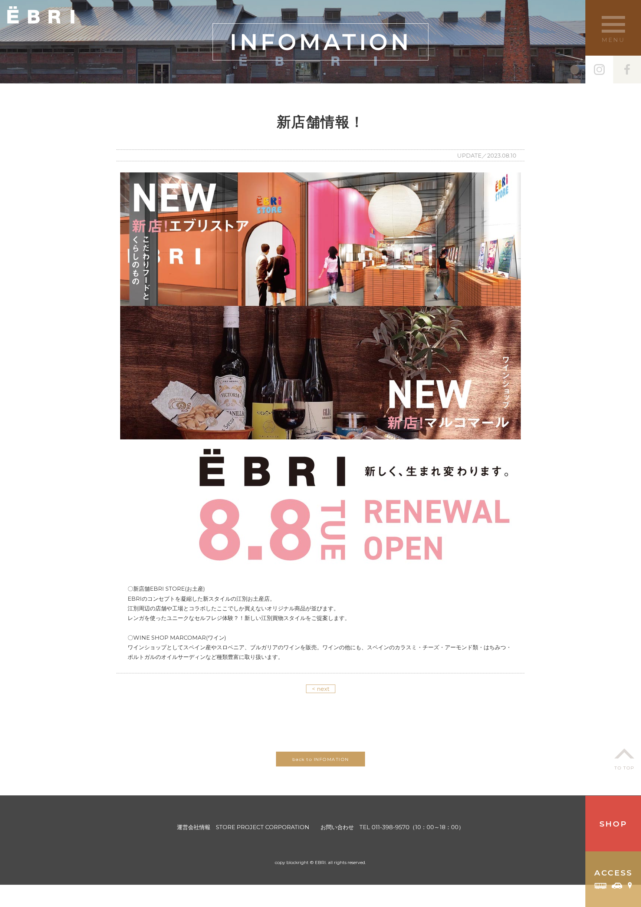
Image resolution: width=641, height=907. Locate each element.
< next (320, 688)
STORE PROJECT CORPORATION (262, 827)
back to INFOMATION (320, 759)
